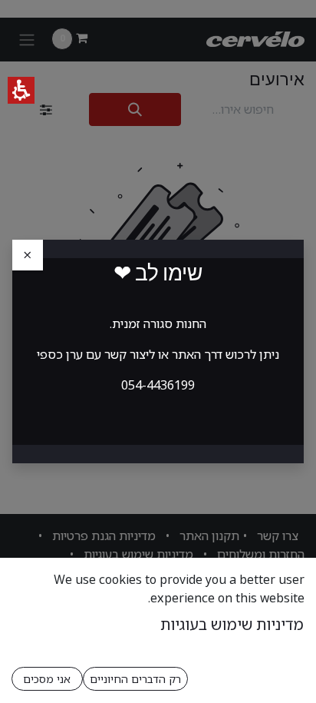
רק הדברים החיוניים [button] (135, 678)
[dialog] (158, 351)
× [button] (27, 254)
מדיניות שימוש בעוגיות (232, 624)
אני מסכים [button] (47, 678)
